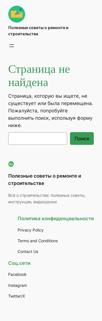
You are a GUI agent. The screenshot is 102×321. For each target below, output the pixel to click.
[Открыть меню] (11, 45)
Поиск (82, 138)
